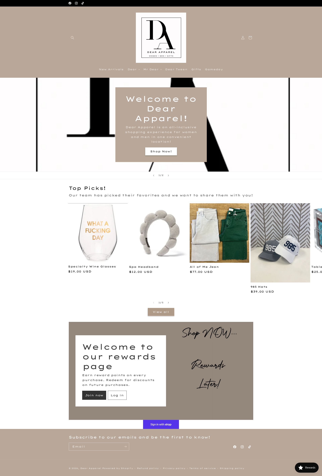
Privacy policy (174, 468)
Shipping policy (232, 468)
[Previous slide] (153, 175)
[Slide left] (153, 302)
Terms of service (202, 468)
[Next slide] (168, 175)
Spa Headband (144, 266)
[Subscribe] (125, 447)
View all (161, 311)
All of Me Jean (204, 266)
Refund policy (148, 468)
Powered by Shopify (117, 468)
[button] (72, 37)
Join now (94, 395)
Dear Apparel (90, 468)
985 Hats (259, 286)
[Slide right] (168, 302)
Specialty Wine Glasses (92, 266)
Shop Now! (161, 151)
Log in (117, 395)
